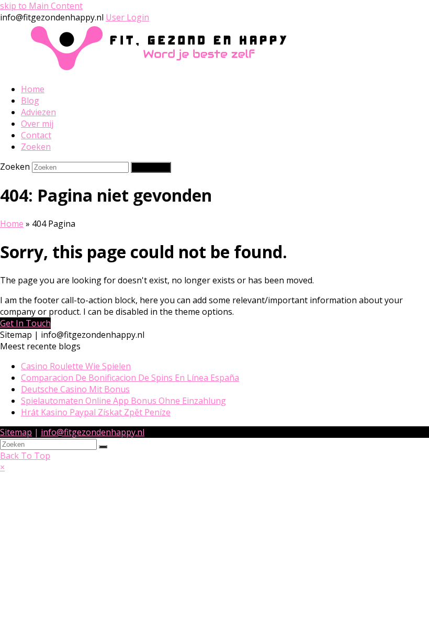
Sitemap (16, 432)
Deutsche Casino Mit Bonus (75, 389)
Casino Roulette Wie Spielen (76, 366)
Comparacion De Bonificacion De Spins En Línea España (130, 377)
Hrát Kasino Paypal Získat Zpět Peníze (96, 412)
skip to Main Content (41, 6)
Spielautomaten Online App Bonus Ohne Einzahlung (123, 400)
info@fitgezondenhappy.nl (92, 432)
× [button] (2, 467)
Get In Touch (25, 323)
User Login (127, 17)
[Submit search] (103, 446)
